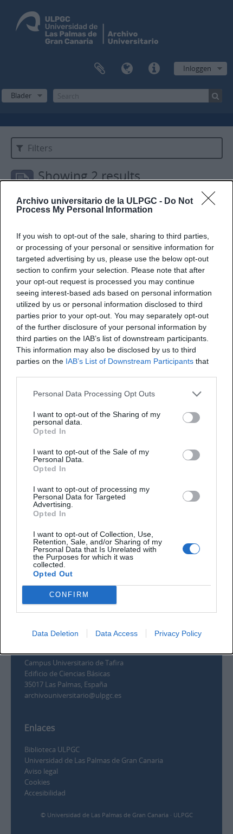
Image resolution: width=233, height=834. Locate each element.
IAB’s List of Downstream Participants (129, 361)
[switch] (191, 417)
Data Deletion (55, 633)
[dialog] (116, 417)
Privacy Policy (178, 633)
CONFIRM (69, 595)
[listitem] (116, 394)
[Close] (212, 201)
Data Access (116, 633)
